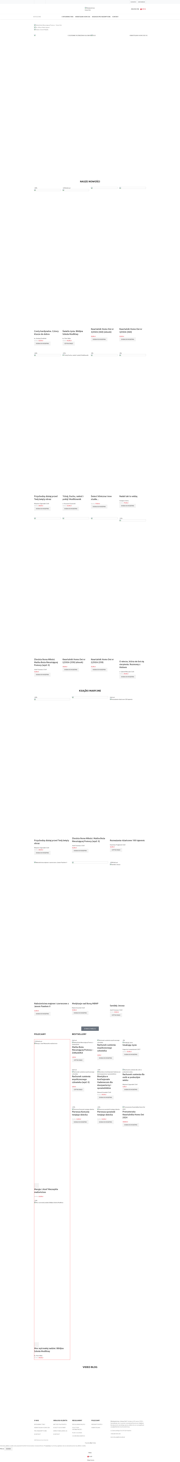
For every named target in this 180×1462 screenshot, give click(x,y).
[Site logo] (90, 9)
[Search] (35, 9)
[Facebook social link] (36, 1)
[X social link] (39, 1)
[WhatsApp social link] (43, 1)
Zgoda (8, 1449)
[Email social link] (41, 1)
